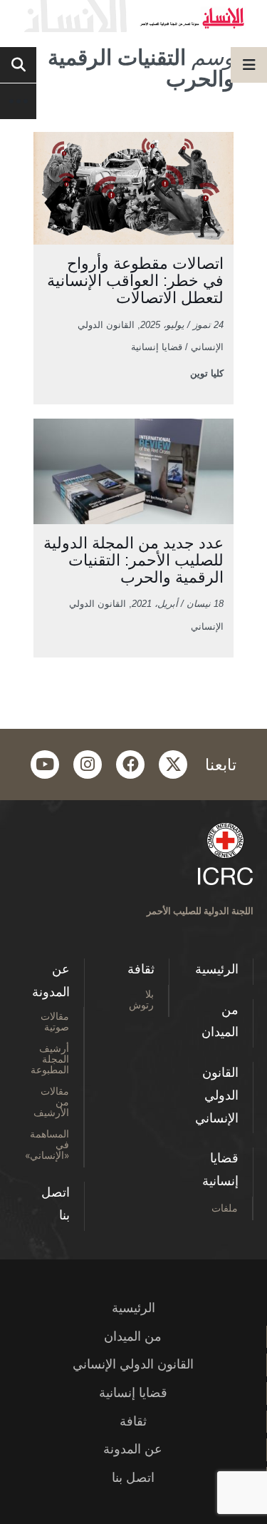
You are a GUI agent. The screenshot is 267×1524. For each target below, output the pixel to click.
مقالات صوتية (55, 1021)
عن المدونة (51, 980)
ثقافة (141, 969)
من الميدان (220, 1021)
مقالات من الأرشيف (51, 1101)
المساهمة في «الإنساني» (47, 1144)
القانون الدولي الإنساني (217, 1095)
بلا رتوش (141, 999)
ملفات (224, 1207)
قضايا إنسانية (220, 1169)
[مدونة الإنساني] (133, 16)
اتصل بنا (55, 1203)
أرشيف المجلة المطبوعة (50, 1058)
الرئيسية (217, 969)
